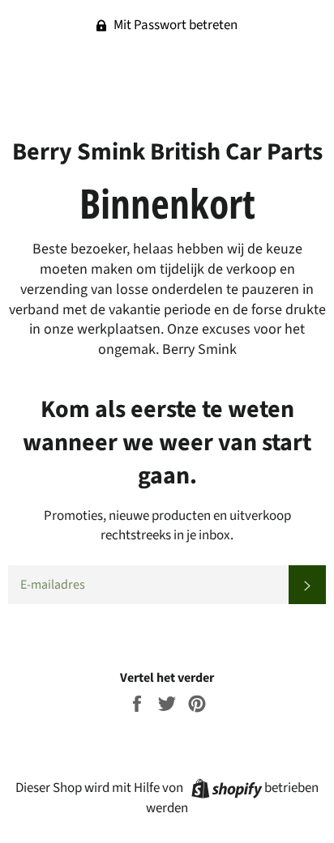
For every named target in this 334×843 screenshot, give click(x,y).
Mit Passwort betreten (174, 25)
